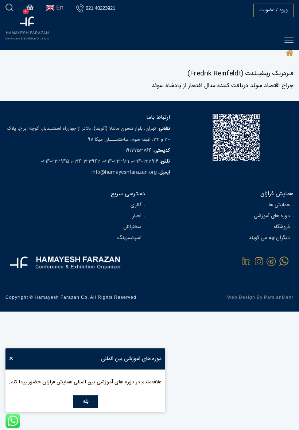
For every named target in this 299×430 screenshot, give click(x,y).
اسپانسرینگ (129, 238)
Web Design (241, 297)
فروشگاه (282, 227)
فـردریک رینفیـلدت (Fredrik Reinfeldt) (240, 74)
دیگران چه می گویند (269, 238)
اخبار (136, 216)
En (58, 8)
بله (85, 401)
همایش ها (279, 205)
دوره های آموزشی (272, 216)
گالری (136, 205)
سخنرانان (132, 227)
